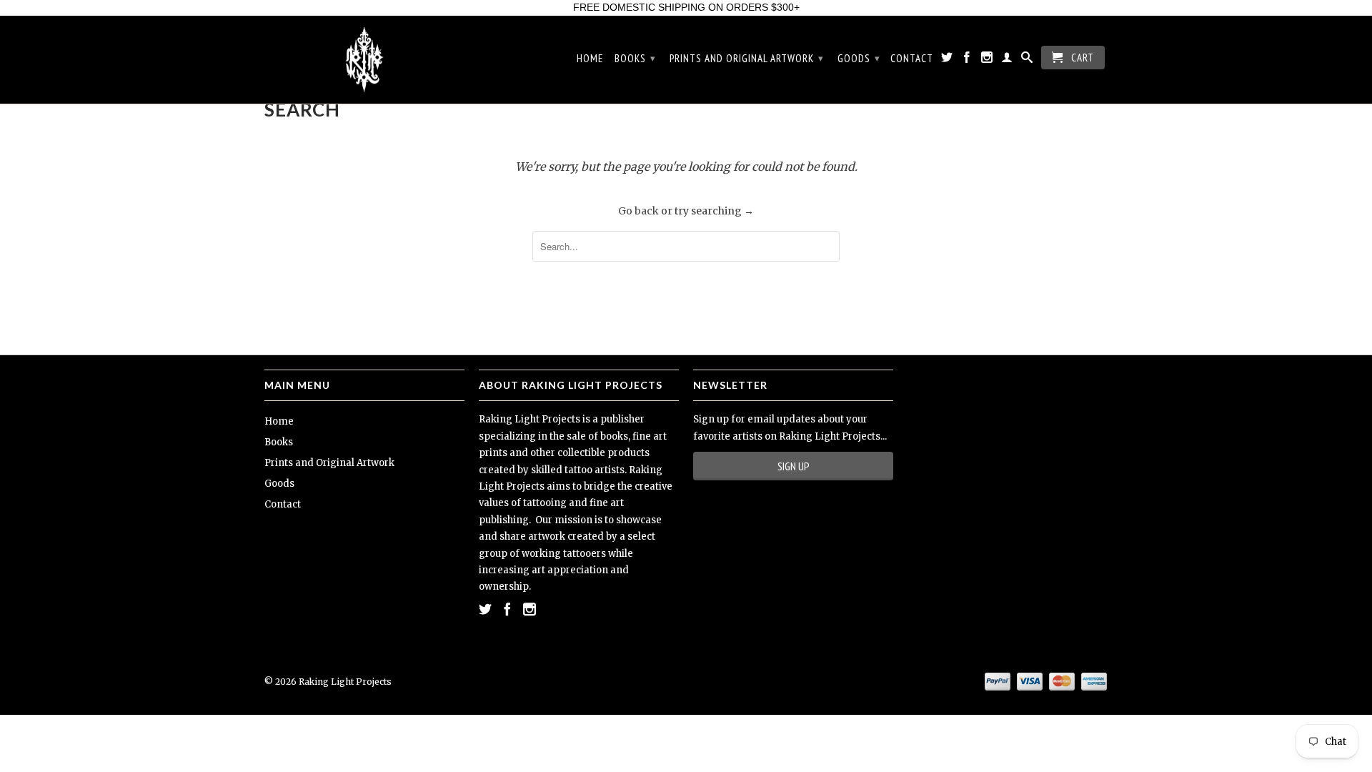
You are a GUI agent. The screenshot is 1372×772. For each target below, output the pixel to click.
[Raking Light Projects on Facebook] (967, 60)
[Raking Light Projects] (364, 60)
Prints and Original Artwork (747, 58)
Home (590, 58)
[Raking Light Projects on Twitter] (947, 60)
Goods (858, 58)
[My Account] (1007, 60)
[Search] (1027, 60)
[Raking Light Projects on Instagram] (987, 60)
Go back (638, 210)
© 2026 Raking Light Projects (328, 681)
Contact (911, 58)
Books (635, 58)
